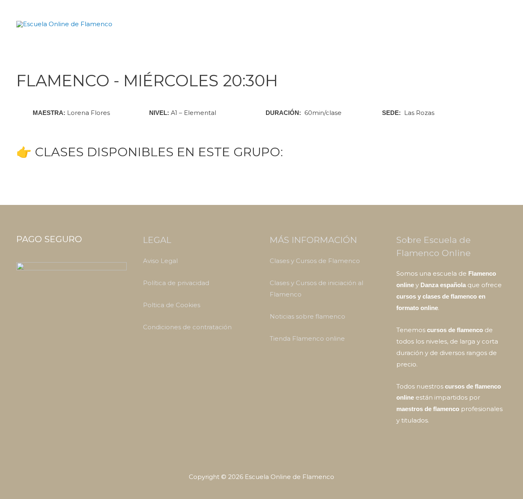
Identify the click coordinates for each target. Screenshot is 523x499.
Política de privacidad (176, 283)
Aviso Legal (160, 261)
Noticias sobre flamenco (307, 316)
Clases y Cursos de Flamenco (315, 261)
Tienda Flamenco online (307, 338)
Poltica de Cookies (171, 305)
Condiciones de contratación (187, 327)
